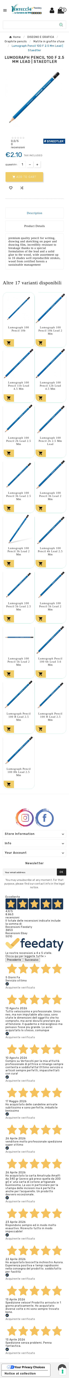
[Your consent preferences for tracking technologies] (62, 1371)
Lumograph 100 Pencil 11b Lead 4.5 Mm (18, 385)
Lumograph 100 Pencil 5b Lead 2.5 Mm (18, 606)
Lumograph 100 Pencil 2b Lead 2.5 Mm (18, 441)
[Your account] (52, 11)
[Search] (61, 25)
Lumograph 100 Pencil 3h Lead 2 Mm (50, 496)
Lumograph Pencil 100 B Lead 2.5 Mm (19, 716)
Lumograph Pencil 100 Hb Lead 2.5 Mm (19, 772)
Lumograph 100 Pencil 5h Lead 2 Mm (50, 606)
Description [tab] (34, 213)
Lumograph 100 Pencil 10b (18, 329)
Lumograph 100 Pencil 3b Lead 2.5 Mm (18, 496)
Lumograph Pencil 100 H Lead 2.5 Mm (50, 716)
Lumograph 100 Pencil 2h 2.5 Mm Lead (50, 441)
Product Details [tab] (34, 226)
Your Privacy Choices (29, 1367)
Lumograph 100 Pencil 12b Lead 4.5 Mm (50, 385)
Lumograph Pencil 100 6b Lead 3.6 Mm (50, 661)
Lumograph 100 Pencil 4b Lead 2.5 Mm (50, 551)
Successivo (31, 959)
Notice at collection (20, 1373)
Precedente (14, 959)
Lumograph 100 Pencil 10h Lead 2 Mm (50, 330)
